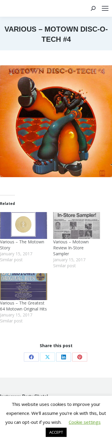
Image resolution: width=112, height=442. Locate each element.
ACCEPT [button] (56, 432)
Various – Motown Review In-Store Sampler (71, 247)
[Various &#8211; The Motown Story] (23, 225)
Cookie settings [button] (85, 422)
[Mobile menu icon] (105, 8)
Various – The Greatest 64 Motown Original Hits (23, 306)
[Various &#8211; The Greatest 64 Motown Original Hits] (23, 286)
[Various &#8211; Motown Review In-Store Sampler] (76, 225)
